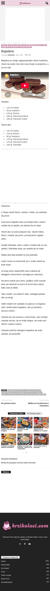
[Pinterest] (25, 544)
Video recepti (26, 47)
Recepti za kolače (7, 394)
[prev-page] (23, 452)
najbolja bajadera (7, 392)
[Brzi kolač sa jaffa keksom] (25, 422)
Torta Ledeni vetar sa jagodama (40, 446)
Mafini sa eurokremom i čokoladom (38, 404)
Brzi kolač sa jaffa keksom (22, 430)
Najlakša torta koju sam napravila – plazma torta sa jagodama (24, 447)
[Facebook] (20, 544)
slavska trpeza (28, 394)
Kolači (9, 42)
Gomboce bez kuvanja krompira (8, 430)
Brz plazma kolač (8, 403)
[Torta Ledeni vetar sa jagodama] (41, 439)
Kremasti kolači (6, 582)
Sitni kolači (16, 47)
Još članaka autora (33, 413)
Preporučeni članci (16, 413)
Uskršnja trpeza (40, 394)
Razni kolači (6, 47)
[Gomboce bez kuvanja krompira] (8, 422)
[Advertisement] (25, 24)
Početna (3, 42)
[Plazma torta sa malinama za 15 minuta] (41, 422)
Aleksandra (11, 55)
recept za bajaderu (36, 392)
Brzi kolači (16, 42)
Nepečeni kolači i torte (38, 45)
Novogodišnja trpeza (21, 392)
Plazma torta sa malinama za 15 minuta (40, 430)
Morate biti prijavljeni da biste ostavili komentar (18, 463)
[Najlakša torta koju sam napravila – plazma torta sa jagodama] (25, 439)
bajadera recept (13, 390)
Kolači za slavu (23, 45)
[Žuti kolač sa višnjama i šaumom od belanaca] (8, 439)
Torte (3, 572)
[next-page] (26, 452)
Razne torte (37, 444)
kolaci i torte (24, 390)
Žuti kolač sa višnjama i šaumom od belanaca (8, 446)
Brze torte (37, 427)
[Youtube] (30, 544)
